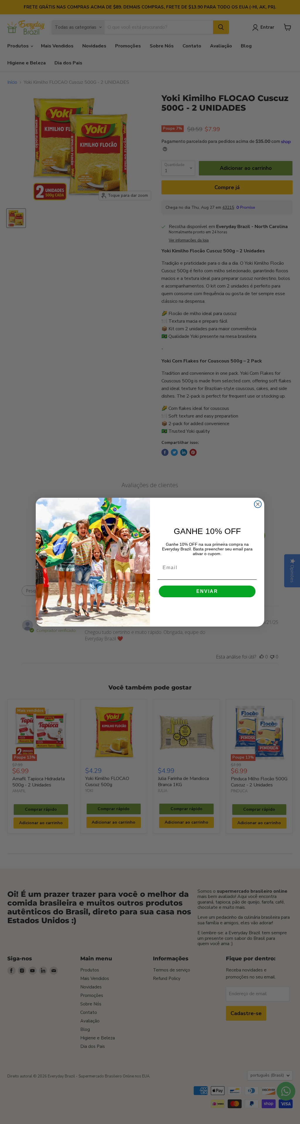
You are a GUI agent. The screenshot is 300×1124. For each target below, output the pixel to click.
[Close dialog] (257, 504)
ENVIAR (207, 591)
